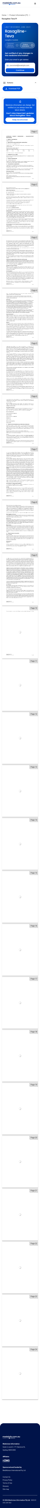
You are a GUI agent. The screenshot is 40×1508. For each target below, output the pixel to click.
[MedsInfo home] (11, 3)
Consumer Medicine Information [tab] (11, 45)
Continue (20, 70)
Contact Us (6, 1477)
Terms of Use (7, 1483)
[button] (17, 45)
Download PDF (12, 88)
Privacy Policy (7, 1480)
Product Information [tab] (26, 44)
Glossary (6, 1486)
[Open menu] (35, 3)
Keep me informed (20, 120)
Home (4, 15)
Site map (6, 1489)
